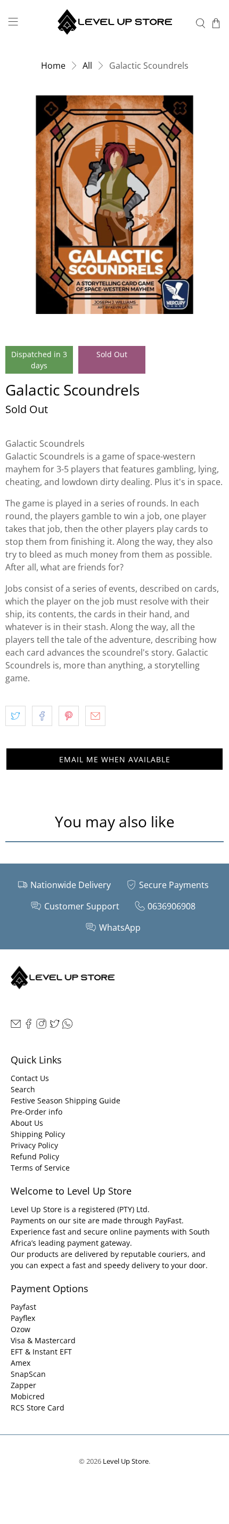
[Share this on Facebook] (42, 716)
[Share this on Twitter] (15, 716)
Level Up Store (126, 1461)
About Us (27, 1123)
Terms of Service (40, 1168)
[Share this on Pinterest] (69, 716)
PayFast (168, 1220)
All (87, 65)
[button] (114, 759)
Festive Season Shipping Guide (65, 1100)
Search (23, 1089)
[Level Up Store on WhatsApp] (67, 1026)
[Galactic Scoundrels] (114, 204)
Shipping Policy (38, 1134)
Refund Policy (35, 1156)
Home (53, 65)
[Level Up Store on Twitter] (55, 1026)
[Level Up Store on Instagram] (41, 1026)
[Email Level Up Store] (16, 1026)
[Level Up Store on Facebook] (28, 1026)
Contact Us (30, 1078)
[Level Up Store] (115, 23)
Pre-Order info (36, 1112)
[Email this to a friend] (95, 716)
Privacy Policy (34, 1145)
